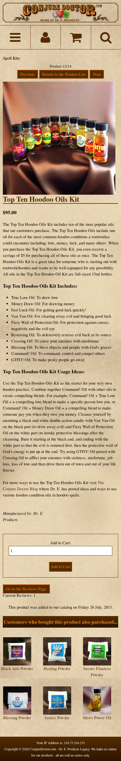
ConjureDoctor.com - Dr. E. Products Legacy (59, 749)
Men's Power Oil (97, 717)
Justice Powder (57, 717)
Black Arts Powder (17, 668)
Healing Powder (57, 668)
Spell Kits (11, 58)
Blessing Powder (17, 717)
